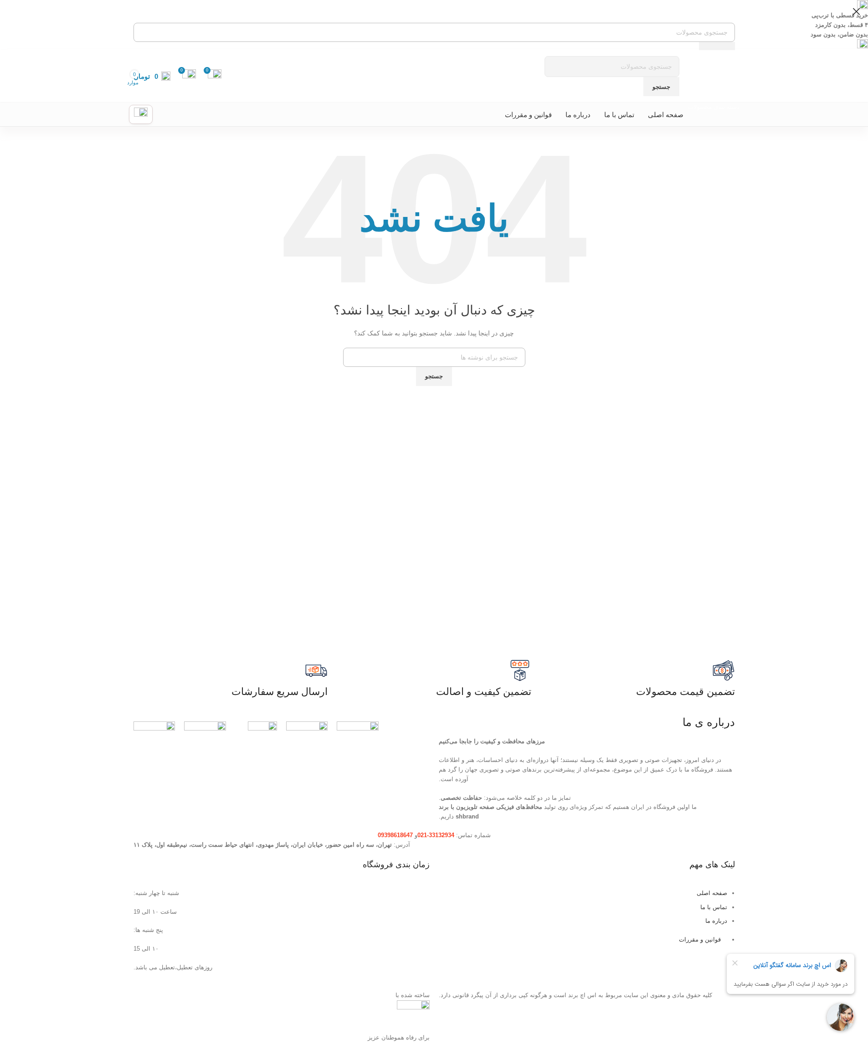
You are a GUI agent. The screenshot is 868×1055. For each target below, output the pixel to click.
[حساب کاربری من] (140, 114)
